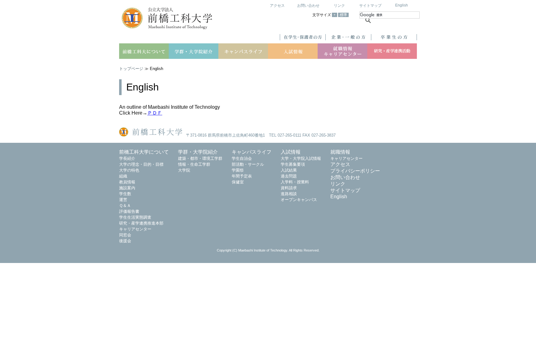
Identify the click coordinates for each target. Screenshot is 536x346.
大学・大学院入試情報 (301, 158)
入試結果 (289, 170)
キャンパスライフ (251, 152)
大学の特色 (129, 170)
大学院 (184, 170)
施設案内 (127, 188)
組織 (123, 176)
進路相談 (289, 193)
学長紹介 (127, 158)
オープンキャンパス (299, 199)
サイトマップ (370, 5)
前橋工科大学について (144, 152)
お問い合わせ (308, 5)
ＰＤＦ (154, 113)
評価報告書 (129, 211)
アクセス (277, 5)
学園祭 (238, 170)
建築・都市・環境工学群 (200, 158)
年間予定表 (242, 176)
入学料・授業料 (295, 182)
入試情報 (291, 152)
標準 (343, 15)
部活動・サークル (248, 164)
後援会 (125, 241)
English (401, 5)
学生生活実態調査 (135, 217)
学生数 (125, 193)
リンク (339, 5)
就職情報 (340, 152)
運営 (123, 199)
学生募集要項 (293, 164)
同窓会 (125, 235)
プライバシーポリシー (355, 170)
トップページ (131, 68)
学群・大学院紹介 (198, 152)
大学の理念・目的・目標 (141, 164)
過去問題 (289, 176)
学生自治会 (242, 158)
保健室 (238, 182)
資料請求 (289, 188)
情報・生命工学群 (194, 164)
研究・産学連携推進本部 (141, 223)
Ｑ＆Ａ (125, 205)
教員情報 (127, 182)
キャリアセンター (135, 229)
